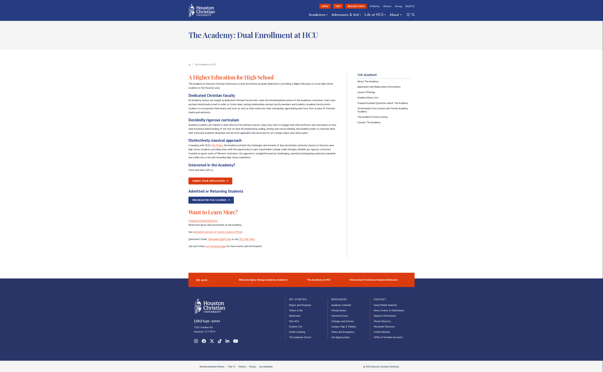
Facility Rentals (382, 331)
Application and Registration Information (379, 86)
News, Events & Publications (389, 310)
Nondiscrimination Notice (212, 366)
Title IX (231, 366)
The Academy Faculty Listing (372, 116)
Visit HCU (294, 321)
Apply (325, 6)
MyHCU (410, 6)
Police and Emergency (342, 331)
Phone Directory (382, 321)
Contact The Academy (368, 122)
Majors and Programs (300, 305)
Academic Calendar (341, 305)
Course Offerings (366, 92)
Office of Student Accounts (388, 337)
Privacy (252, 366)
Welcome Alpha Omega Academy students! (263, 279)
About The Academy (367, 81)
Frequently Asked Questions (203, 220)
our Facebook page (216, 246)
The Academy (367, 75)
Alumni (387, 6)
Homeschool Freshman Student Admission (374, 279)
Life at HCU (373, 15)
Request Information (385, 315)
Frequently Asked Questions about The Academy (382, 103)
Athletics (375, 6)
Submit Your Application (208, 181)
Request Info (356, 6)
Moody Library (338, 310)
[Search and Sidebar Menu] (410, 15)
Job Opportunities (340, 337)
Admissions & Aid (345, 15)
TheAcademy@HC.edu (219, 239)
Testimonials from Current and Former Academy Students (382, 110)
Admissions (295, 315)
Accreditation (266, 366)
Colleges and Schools (342, 321)
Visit (338, 6)
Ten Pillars (217, 145)
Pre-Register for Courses (209, 200)
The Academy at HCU (318, 279)
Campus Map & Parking (343, 326)
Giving (398, 6)
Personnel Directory (384, 326)
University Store (339, 315)
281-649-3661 (247, 239)
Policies (242, 366)
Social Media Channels (385, 305)
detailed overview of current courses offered (218, 231)
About (394, 15)
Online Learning (297, 331)
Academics (317, 15)
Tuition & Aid (295, 310)
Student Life (295, 326)
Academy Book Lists (368, 97)
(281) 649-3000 (207, 320)
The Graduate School (300, 337)
